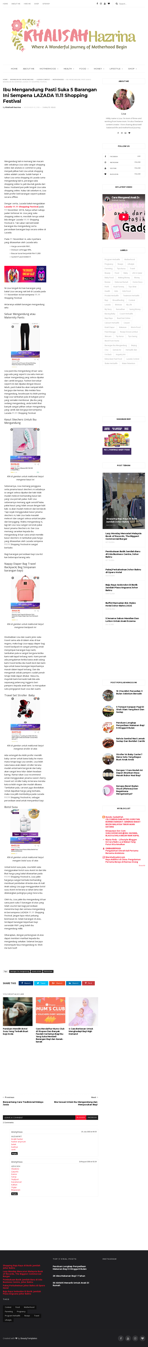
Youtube (125, 168)
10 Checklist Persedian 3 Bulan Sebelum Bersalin (129, 692)
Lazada (108, 304)
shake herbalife (111, 363)
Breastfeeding (118, 300)
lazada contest (43, 79)
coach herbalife (126, 313)
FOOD (82, 69)
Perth (107, 286)
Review (107, 282)
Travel (132, 268)
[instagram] (135, 1338)
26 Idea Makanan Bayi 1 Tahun (69, 1276)
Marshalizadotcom (115, 857)
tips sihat (132, 286)
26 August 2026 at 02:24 (88, 1162)
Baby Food (109, 277)
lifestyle (131, 264)
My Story (108, 309)
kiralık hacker (17, 1139)
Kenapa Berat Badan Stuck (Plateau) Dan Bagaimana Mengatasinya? (127, 790)
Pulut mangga (110, 332)
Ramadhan (120, 309)
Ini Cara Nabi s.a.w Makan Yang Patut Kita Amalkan (121, 843)
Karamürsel (16, 1182)
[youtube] (128, 1338)
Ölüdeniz (15, 1169)
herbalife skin (131, 350)
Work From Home (112, 341)
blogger (81, 1117)
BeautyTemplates (29, 1338)
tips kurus (121, 268)
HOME (14, 69)
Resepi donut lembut (129, 332)
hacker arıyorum (18, 1141)
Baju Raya (109, 318)
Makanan (122, 327)
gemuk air (117, 350)
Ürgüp (14, 1187)
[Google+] (125, 134)
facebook (92, 1117)
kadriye (14, 1147)
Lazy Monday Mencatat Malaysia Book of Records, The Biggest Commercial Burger (23, 1274)
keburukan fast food (113, 359)
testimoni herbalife (131, 295)
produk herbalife (112, 295)
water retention (128, 363)
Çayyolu (14, 1171)
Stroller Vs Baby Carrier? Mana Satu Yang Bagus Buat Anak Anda (129, 757)
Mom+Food (135, 327)
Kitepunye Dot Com (116, 830)
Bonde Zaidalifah (114, 817)
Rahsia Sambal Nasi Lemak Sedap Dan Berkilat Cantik (130, 739)
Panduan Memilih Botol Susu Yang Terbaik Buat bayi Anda (15, 1031)
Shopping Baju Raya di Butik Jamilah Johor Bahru (21, 1266)
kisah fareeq (118, 286)
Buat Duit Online (123, 318)
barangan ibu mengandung (22, 79)
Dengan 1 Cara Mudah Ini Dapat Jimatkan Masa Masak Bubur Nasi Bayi (129, 773)
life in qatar (137, 273)
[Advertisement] (50, 132)
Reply (14, 1153)
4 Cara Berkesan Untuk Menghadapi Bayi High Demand (81, 1031)
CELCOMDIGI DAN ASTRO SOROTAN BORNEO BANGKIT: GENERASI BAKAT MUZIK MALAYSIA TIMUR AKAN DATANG (123, 823)
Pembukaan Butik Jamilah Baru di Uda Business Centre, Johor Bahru (22, 1280)
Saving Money (134, 309)
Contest (132, 300)
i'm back (108, 354)
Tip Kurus (120, 336)
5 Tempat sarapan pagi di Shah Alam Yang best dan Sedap (130, 709)
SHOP (36, 4)
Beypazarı (15, 1190)
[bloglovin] (142, 1338)
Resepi (120, 264)
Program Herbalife (112, 259)
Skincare (108, 336)
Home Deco (138, 282)
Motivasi (118, 304)
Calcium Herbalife (112, 323)
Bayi (106, 300)
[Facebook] (97, 3)
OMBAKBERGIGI (113, 848)
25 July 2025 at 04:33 (89, 1132)
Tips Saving (132, 336)
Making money (124, 277)
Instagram (125, 162)
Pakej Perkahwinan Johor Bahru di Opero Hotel (24, 1286)
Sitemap (46, 4)
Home (5, 4)
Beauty (107, 273)
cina (106, 350)
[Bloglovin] (109, 3)
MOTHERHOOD (48, 69)
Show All (142, 866)
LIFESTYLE (115, 69)
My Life (129, 304)
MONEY (98, 69)
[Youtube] (105, 3)
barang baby (110, 313)
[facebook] (121, 1338)
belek (13, 1144)
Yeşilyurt (15, 1179)
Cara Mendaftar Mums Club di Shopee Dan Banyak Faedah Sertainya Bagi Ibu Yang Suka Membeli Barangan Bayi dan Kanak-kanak (50, 1035)
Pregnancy (109, 264)
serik (13, 1149)
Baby (126, 273)
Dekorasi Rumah (121, 282)
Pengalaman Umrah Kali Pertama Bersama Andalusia (122, 851)
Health (68, 69)
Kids (116, 291)
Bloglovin (125, 174)
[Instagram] (101, 3)
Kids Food (126, 291)
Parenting (108, 268)
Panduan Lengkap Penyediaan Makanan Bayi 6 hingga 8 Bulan (130, 725)
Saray (13, 1176)
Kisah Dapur (110, 327)
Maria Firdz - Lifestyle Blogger (121, 839)
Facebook (125, 156)
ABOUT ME (15, 4)
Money (137, 277)
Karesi (14, 1174)
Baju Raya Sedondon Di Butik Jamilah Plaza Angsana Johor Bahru (22, 1292)
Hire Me (27, 4)
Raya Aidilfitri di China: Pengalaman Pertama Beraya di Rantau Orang (123, 860)
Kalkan (14, 1184)
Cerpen (127, 323)
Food (117, 273)
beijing (134, 345)
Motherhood (58, 79)
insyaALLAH (120, 354)
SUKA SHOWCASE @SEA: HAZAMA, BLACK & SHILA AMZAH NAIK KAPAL (122, 834)
